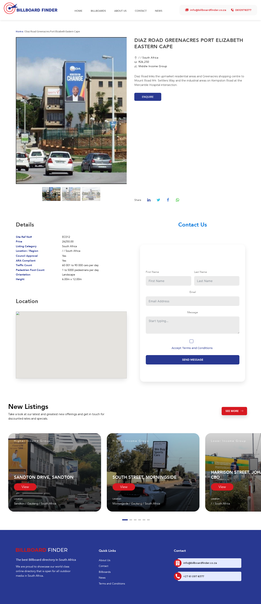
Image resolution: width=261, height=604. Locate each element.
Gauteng (32, 503)
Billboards (98, 11)
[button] (125, 519)
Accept (192, 348)
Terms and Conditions (197, 348)
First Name (152, 272)
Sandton (19, 503)
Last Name (200, 272)
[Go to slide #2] (71, 194)
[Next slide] (121, 111)
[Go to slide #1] (51, 194)
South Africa (150, 58)
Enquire (148, 97)
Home (78, 11)
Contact (141, 11)
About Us (120, 11)
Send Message (192, 360)
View (25, 487)
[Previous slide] (22, 111)
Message (192, 312)
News (158, 11)
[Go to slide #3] (91, 194)
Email (193, 292)
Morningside (120, 503)
